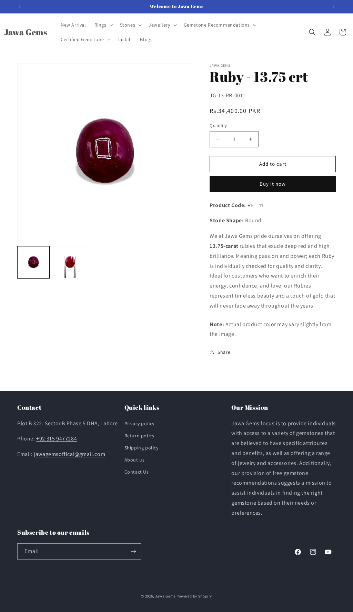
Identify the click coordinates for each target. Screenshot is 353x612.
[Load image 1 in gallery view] (33, 262)
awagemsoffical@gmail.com (70, 454)
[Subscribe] (133, 551)
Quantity (218, 125)
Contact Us (136, 472)
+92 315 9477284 (56, 438)
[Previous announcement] (19, 6)
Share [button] (224, 352)
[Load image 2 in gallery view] (69, 262)
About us (134, 460)
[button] (103, 25)
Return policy (139, 436)
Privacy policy (139, 423)
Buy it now (273, 184)
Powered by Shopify (194, 596)
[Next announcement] (333, 6)
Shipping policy (141, 448)
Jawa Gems (165, 596)
